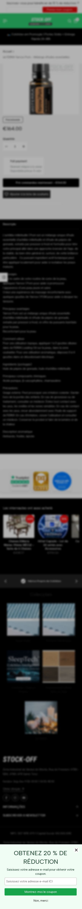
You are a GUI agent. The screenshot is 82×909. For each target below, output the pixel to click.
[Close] (76, 850)
